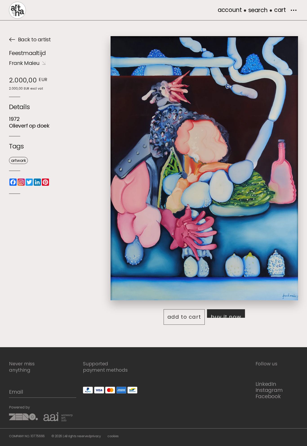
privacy (95, 436)
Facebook (268, 396)
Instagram (269, 389)
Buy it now (226, 315)
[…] (293, 10)
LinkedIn (266, 383)
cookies (113, 436)
